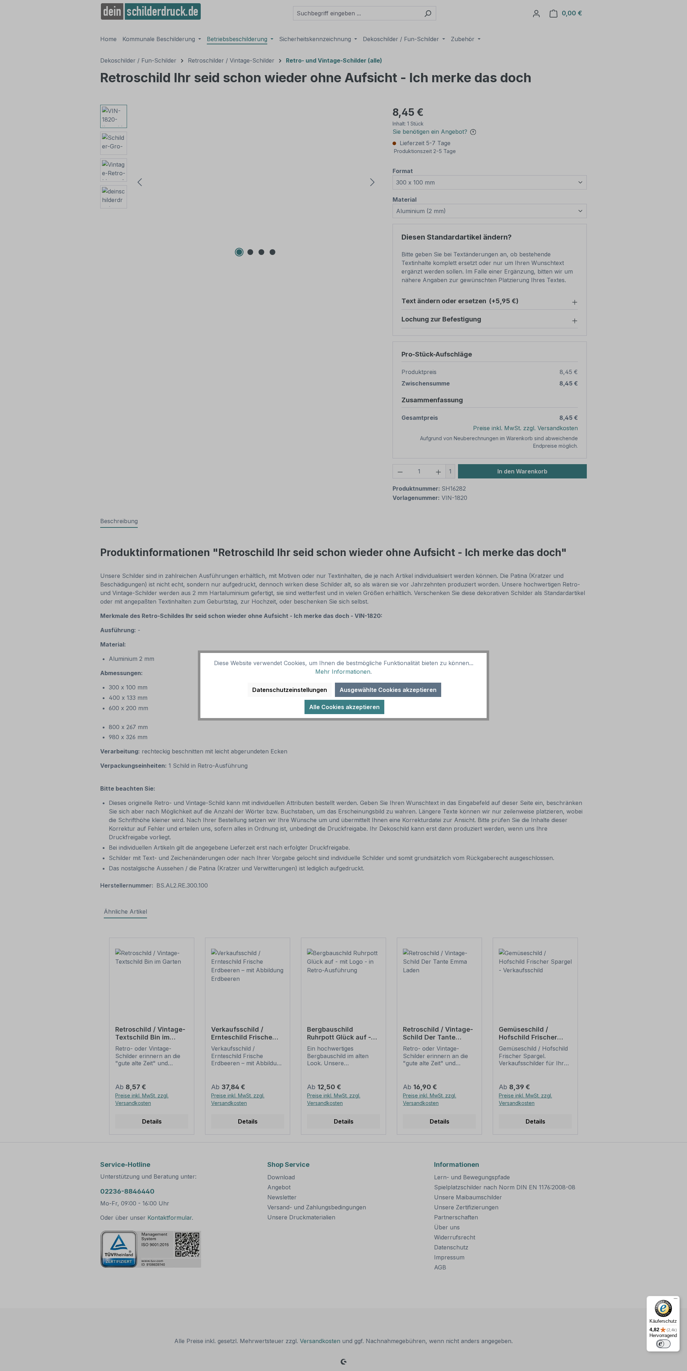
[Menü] (675, 1300)
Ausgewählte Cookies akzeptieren (388, 689)
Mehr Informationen (342, 671)
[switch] (663, 1344)
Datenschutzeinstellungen (289, 689)
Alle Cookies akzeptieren (344, 707)
